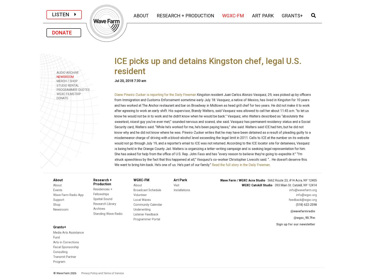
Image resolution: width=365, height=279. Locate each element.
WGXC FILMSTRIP (68, 94)
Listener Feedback (145, 214)
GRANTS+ (292, 15)
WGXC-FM (233, 15)
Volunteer (140, 195)
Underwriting (142, 209)
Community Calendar (147, 205)
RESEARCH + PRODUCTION (185, 15)
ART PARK (263, 15)
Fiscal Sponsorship (66, 247)
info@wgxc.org (306, 195)
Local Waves (142, 200)
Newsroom (60, 209)
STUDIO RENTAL (67, 85)
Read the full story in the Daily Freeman (241, 165)
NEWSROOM (65, 77)
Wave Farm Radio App (68, 195)
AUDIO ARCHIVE (67, 73)
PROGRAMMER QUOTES (73, 90)
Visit (176, 185)
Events (57, 190)
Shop (56, 205)
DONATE (64, 33)
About (57, 185)
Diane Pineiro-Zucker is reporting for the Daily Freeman (155, 95)
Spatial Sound (102, 199)
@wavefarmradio (302, 211)
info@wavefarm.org (303, 190)
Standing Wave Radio (108, 214)
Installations (182, 190)
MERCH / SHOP (67, 81)
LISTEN (63, 15)
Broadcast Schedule (147, 190)
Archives (99, 209)
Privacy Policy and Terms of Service (102, 273)
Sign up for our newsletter (295, 224)
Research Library (104, 204)
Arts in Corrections (66, 242)
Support (58, 200)
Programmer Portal (146, 219)
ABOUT (141, 15)
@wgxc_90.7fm (304, 218)
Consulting (60, 252)
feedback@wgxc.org (303, 200)
